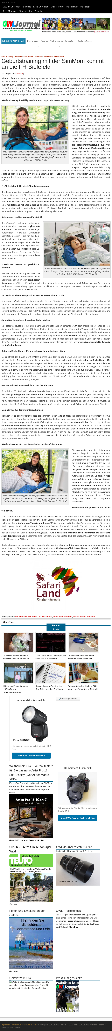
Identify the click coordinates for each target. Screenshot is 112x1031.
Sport (72, 52)
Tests (103, 52)
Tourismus (41, 57)
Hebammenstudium (62, 622)
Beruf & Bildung (18, 52)
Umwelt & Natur (82, 52)
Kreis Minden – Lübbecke (14, 11)
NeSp (20, 79)
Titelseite (7, 52)
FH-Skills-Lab (34, 622)
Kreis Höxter (72, 6)
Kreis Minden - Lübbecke (32, 61)
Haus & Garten (45, 52)
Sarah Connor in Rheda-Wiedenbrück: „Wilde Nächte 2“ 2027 (52, 41)
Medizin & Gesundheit (12, 57)
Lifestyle (64, 52)
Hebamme (47, 622)
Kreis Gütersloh (40, 6)
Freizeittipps (32, 52)
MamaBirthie (79, 622)
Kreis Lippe (85, 6)
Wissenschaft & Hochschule (53, 61)
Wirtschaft (95, 52)
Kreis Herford (57, 6)
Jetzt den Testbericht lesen (31, 761)
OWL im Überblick (11, 6)
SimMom (91, 622)
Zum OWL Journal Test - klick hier (78, 823)
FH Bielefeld (21, 622)
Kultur (56, 52)
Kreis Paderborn (37, 11)
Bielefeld (27, 6)
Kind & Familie (30, 57)
